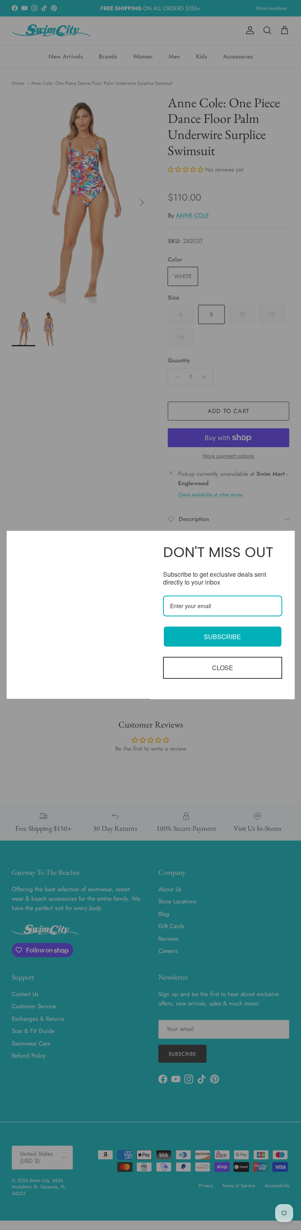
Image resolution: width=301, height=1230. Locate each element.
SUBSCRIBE (222, 636)
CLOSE (222, 667)
